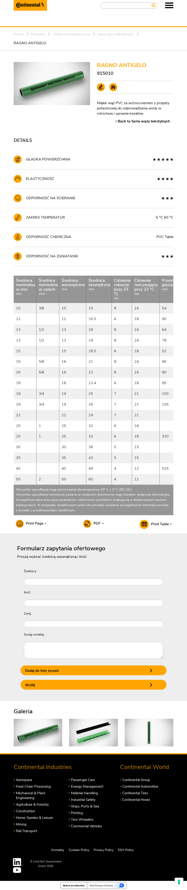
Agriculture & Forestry (32, 804)
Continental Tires (135, 793)
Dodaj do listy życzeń (42, 670)
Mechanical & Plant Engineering (30, 795)
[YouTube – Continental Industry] (18, 870)
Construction (25, 811)
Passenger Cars (83, 780)
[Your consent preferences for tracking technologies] (179, 882)
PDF (97, 523)
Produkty (38, 34)
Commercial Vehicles (86, 826)
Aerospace (24, 780)
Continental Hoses (136, 799)
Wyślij (30, 685)
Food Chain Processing (33, 786)
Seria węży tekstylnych (115, 34)
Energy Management (87, 786)
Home (18, 34)
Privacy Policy (103, 850)
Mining (21, 824)
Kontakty (57, 850)
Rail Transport (26, 831)
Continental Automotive (140, 786)
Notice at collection (74, 885)
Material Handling (84, 793)
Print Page (35, 523)
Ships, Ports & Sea (85, 806)
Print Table (160, 524)
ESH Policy (126, 850)
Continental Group (136, 780)
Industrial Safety (83, 799)
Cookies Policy (79, 850)
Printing (77, 813)
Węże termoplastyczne (71, 34)
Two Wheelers (82, 819)
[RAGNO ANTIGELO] (38, 732)
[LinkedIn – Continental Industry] (18, 862)
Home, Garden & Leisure (34, 817)
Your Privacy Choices (101, 885)
